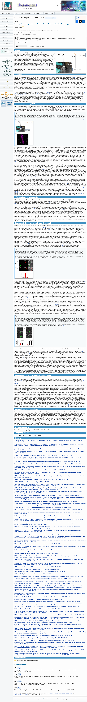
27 (83, 159)
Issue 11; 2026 (5, 29)
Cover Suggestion (6, 43)
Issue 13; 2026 (5, 24)
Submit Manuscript (37, 13)
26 (56, 159)
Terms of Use (75, 699)
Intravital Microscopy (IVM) (7, 62)
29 (15, 161)
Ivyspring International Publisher (47, 698)
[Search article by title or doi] (10, 52)
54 (47, 229)
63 (57, 304)
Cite (54, 18)
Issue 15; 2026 (5, 18)
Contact (51, 13)
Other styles (24, 42)
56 (49, 229)
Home (2, 13)
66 (77, 361)
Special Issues (5, 48)
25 (34, 155)
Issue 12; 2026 (5, 26)
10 (19, 79)
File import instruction (39, 46)
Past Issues (4, 37)
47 (73, 206)
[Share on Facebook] (77, 21)
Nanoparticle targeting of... (6, 69)
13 (59, 84)
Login (46, 13)
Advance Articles (6, 35)
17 (84, 92)
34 (67, 183)
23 (50, 93)
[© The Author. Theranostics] (71, 63)
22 (49, 93)
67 (21, 380)
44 (50, 202)
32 (28, 174)
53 (45, 227)
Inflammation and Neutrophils (6, 64)
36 (46, 189)
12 (57, 84)
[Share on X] (80, 21)
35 (83, 187)
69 (15, 382)
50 (47, 208)
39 (81, 193)
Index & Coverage (6, 46)
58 (22, 241)
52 (63, 210)
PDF (78, 17)
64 (82, 351)
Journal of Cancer (6, 89)
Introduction (7, 60)
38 (17, 192)
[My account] (85, 13)
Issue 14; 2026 (5, 21)
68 (83, 380)
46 (71, 206)
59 (84, 281)
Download (31, 46)
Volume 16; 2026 (6, 32)
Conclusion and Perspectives (7, 72)
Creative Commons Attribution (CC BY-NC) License (59, 693)
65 (71, 360)
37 (15, 192)
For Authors (28, 13)
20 (25, 93)
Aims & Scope (9, 13)
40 (68, 199)
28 (32, 160)
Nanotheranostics (6, 78)
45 (15, 203)
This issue (48, 18)
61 (21, 302)
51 (58, 208)
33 (35, 176)
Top (7, 58)
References (7, 75)
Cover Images (5, 40)
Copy (17, 42)
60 (47, 299)
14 (47, 92)
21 (37, 93)
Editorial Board (19, 13)
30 (17, 161)
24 (53, 106)
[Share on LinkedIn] (83, 21)
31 (52, 166)
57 (25, 233)
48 (32, 208)
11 (21, 79)
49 (34, 208)
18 (15, 93)
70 (17, 383)
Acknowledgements (7, 74)
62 (55, 304)
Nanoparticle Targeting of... (6, 67)
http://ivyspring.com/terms (21, 694)
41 (48, 202)
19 (23, 93)
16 (48, 92)
